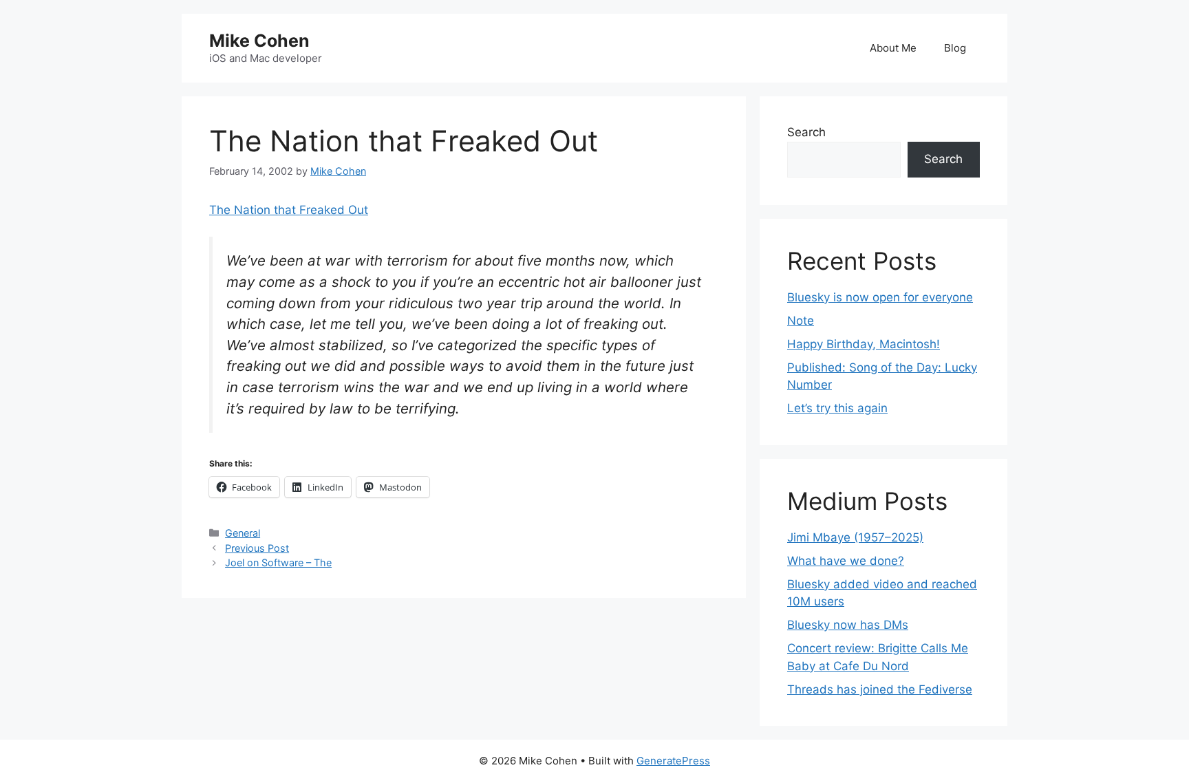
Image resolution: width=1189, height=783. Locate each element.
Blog (955, 47)
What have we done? (845, 561)
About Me (893, 47)
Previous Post (257, 548)
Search (806, 132)
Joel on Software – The (278, 562)
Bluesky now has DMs (847, 625)
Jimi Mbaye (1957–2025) (855, 537)
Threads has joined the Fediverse (879, 689)
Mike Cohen (259, 40)
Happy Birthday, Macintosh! (863, 344)
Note (800, 321)
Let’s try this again (837, 408)
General (242, 533)
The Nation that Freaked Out (288, 210)
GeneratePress (673, 760)
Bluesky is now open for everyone (880, 297)
